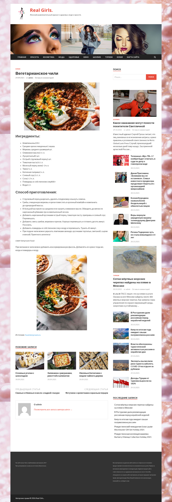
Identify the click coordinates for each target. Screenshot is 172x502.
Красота (34, 57)
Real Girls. (41, 10)
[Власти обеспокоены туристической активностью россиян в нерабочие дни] (121, 353)
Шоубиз (97, 57)
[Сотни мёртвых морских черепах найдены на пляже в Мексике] (135, 273)
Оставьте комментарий (44, 78)
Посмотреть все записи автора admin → (53, 409)
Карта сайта (133, 57)
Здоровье (74, 57)
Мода (61, 57)
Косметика (48, 57)
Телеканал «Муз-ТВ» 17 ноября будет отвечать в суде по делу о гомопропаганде (143, 160)
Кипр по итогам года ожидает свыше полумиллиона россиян (143, 332)
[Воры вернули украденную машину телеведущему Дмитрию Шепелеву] (121, 224)
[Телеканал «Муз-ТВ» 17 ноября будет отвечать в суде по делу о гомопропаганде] (121, 165)
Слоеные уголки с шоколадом (24, 374)
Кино (86, 57)
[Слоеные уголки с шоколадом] (29, 370)
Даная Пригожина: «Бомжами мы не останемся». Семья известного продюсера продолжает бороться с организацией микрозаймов (142, 181)
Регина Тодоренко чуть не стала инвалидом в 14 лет (143, 235)
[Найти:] (135, 77)
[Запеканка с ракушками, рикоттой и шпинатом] (61, 370)
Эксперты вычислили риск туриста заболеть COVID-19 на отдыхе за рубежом (142, 365)
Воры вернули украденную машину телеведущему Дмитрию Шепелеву (143, 219)
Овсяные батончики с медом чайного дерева (91, 374)
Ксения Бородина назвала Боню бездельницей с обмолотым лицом (140, 202)
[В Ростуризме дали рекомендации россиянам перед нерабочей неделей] (121, 321)
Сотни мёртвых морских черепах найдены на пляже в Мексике (132, 282)
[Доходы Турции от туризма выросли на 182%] (121, 387)
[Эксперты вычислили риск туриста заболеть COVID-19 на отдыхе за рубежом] (121, 370)
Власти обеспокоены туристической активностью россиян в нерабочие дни (142, 348)
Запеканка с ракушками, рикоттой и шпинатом (59, 374)
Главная (22, 57)
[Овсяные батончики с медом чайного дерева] (93, 370)
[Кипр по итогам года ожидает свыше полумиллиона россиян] (121, 338)
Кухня (120, 57)
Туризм (109, 57)
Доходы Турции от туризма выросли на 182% (141, 381)
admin (30, 78)
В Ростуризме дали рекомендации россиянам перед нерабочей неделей (140, 316)
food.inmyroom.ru (33, 335)
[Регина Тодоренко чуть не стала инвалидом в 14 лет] (121, 241)
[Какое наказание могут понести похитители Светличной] (135, 117)
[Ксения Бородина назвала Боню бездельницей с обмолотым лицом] (121, 207)
